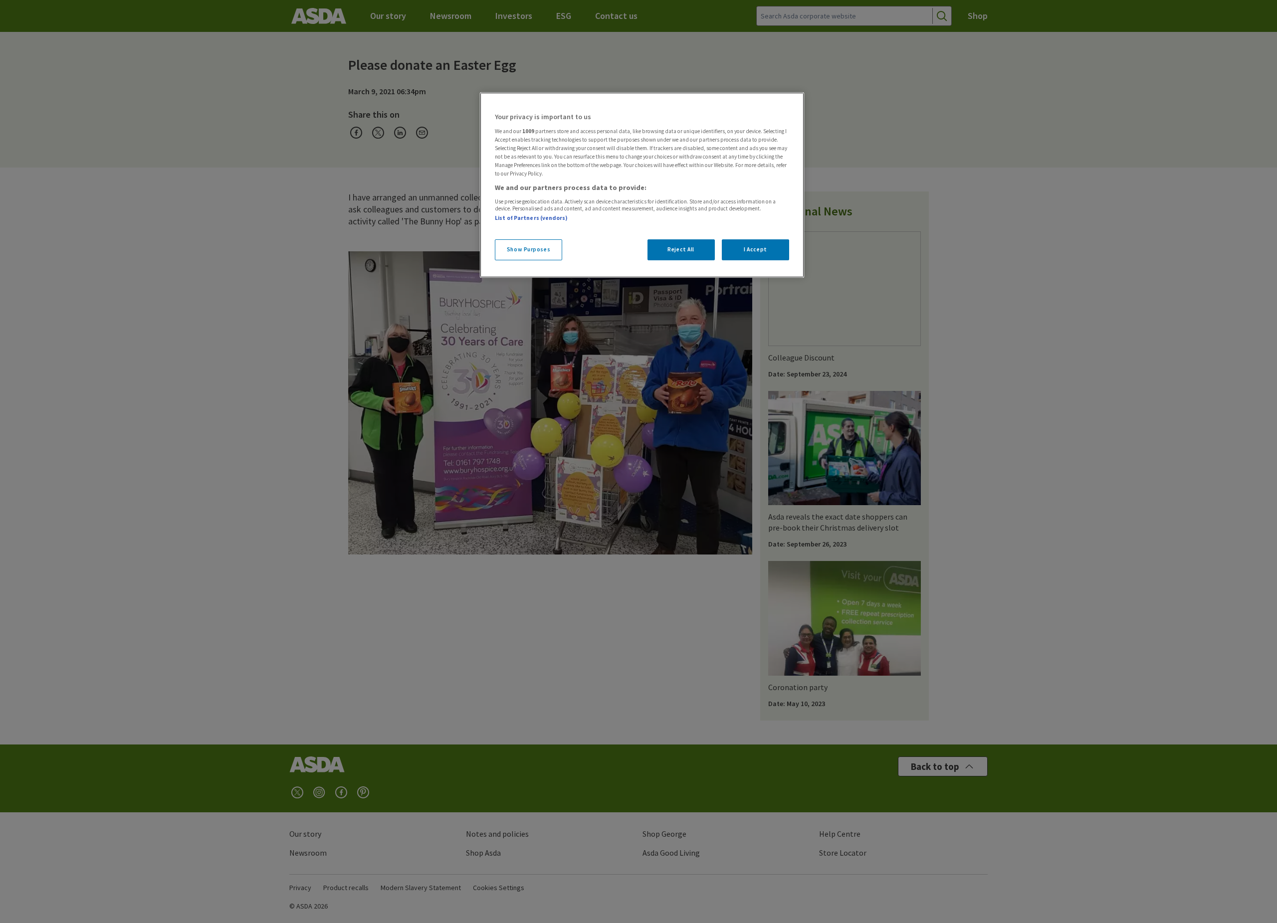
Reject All (680, 249)
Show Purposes (528, 249)
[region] (642, 185)
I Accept (755, 249)
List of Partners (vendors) (531, 217)
